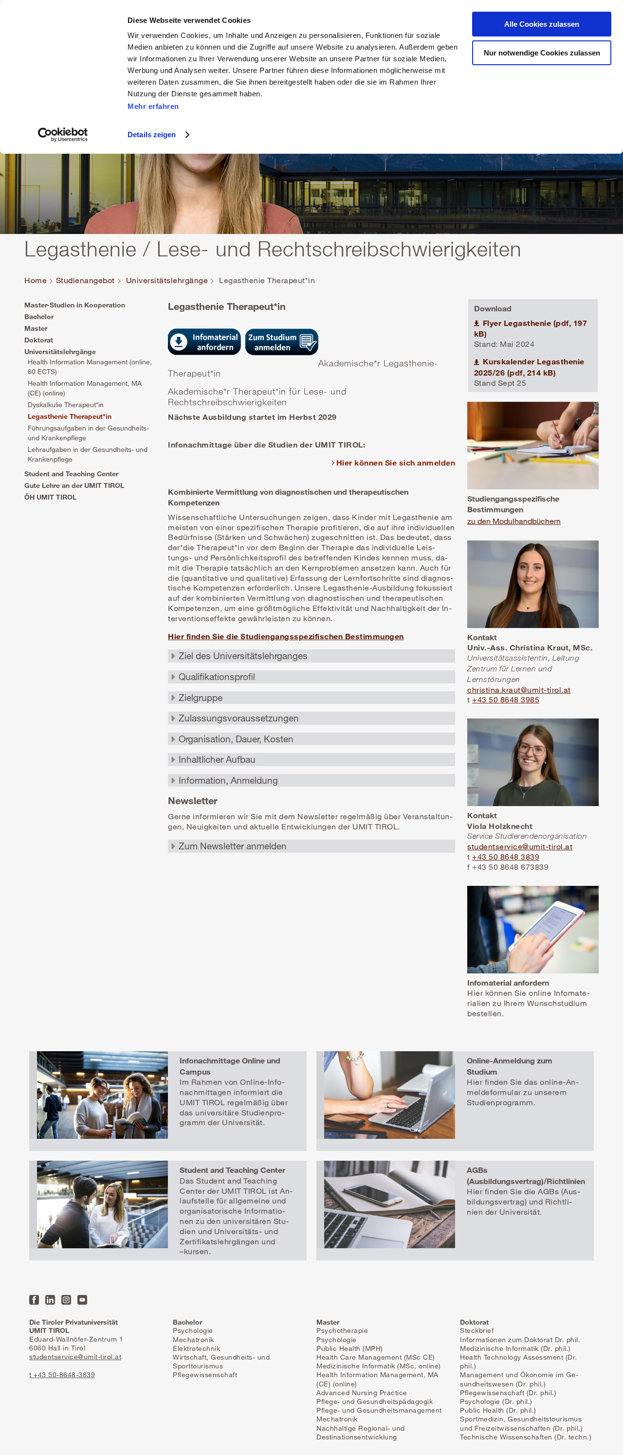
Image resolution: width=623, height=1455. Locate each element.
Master (35, 328)
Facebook (34, 1300)
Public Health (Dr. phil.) (498, 1410)
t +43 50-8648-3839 (62, 1374)
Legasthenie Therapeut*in (69, 416)
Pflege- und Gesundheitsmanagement (379, 1410)
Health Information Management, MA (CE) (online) (85, 388)
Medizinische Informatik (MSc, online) (378, 1366)
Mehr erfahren (153, 106)
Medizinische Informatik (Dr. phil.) (515, 1348)
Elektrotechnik (196, 1348)
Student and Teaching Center (71, 473)
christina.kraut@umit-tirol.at (519, 690)
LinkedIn (50, 1300)
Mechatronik (193, 1339)
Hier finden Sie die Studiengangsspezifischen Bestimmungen (286, 636)
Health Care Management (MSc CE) (375, 1357)
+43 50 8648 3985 (505, 699)
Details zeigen (152, 134)
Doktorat (38, 340)
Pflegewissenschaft (205, 1374)
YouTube (82, 1300)
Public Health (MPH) (349, 1348)
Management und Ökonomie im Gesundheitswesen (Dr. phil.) (519, 1378)
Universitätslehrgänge (167, 280)
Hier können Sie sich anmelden (395, 462)
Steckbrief (477, 1330)
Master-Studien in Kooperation (74, 305)
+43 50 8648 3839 (505, 857)
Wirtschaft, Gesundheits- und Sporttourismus (221, 1361)
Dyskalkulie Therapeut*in (66, 404)
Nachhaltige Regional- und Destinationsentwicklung (360, 1432)
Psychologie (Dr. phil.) (496, 1401)
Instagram (66, 1300)
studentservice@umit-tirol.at (519, 846)
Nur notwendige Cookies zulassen (542, 53)
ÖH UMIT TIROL (50, 497)
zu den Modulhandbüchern (514, 521)
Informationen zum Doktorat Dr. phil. (520, 1339)
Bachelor (39, 316)
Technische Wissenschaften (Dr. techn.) (525, 1437)
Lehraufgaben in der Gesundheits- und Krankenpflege (87, 454)
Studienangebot (85, 280)
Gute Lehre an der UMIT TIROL (74, 485)
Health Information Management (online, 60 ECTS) (90, 367)
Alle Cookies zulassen (541, 24)
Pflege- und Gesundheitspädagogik (374, 1401)
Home (35, 280)
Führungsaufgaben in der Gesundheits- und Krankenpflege (88, 433)
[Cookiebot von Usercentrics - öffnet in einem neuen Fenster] (63, 134)
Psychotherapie (342, 1330)
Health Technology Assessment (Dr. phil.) (518, 1361)
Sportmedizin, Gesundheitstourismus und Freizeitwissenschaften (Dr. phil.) (521, 1423)
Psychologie (193, 1330)
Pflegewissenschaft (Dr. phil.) (508, 1392)
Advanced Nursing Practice (361, 1392)
